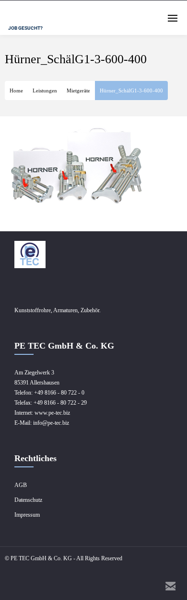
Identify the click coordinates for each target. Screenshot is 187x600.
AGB (20, 485)
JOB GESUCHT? (25, 28)
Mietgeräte (78, 90)
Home (16, 90)
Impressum (27, 514)
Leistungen (45, 90)
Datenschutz (28, 500)
